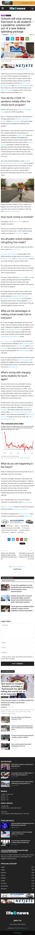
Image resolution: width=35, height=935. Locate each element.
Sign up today (26, 502)
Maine (29, 277)
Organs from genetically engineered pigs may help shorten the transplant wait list (9, 556)
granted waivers (16, 121)
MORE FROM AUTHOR (8, 580)
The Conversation (24, 514)
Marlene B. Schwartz (7, 69)
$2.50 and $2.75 (19, 233)
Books (2, 600)
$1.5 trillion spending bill (23, 258)
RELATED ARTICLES (7, 578)
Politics (3, 870)
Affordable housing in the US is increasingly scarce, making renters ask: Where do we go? (26, 556)
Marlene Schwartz (6, 90)
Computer (3, 589)
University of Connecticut (21, 69)
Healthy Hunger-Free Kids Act (13, 329)
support (30, 300)
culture (3, 610)
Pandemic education (24, 530)
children (17, 525)
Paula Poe (4, 812)
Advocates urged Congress (9, 254)
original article (28, 516)
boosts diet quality (27, 343)
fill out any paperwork (24, 360)
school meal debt (24, 350)
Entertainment (4, 697)
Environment (4, 886)
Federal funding (25, 525)
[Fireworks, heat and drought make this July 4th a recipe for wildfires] (5, 738)
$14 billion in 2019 (17, 221)
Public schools (5, 532)
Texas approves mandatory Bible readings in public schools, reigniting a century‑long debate (22, 608)
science (3, 875)
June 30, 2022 (16, 249)
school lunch (21, 532)
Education (8, 15)
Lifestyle (3, 15)
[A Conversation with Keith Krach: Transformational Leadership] (5, 843)
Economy (3, 883)
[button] (32, 8)
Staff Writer (6, 34)
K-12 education (25, 528)
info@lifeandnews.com (21, 928)
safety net (13, 532)
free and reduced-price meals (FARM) (11, 528)
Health (3, 867)
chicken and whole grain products (19, 412)
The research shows (7, 341)
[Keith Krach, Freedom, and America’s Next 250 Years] (5, 766)
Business (3, 872)
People (3, 880)
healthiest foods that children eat (10, 336)
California (22, 277)
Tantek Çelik (4, 806)
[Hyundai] (17, 897)
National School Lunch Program (9, 530)
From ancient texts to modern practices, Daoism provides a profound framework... (17, 702)
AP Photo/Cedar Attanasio (12, 211)
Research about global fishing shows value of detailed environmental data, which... (22, 727)
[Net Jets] (17, 903)
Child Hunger (9, 525)
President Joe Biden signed (22, 85)
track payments (13, 367)
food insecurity (20, 346)
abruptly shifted (21, 135)
